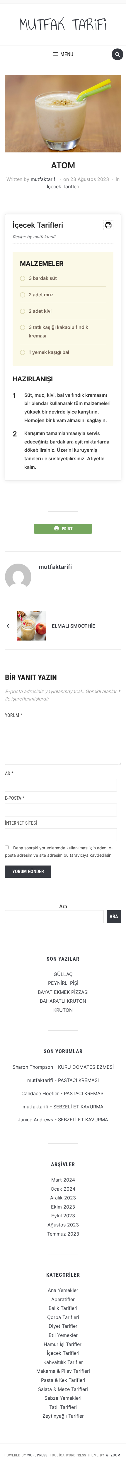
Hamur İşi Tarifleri (63, 1344)
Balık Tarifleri (63, 1308)
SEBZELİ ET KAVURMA (78, 1107)
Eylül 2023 (63, 1216)
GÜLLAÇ (63, 974)
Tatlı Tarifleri (63, 1407)
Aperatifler (63, 1299)
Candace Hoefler (40, 1093)
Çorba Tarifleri (63, 1317)
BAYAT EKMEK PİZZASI (63, 992)
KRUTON (63, 1010)
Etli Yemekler (63, 1335)
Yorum (13, 715)
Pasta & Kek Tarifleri (63, 1380)
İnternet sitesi (21, 823)
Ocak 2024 (63, 1189)
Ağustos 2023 (63, 1225)
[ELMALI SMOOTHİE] (31, 626)
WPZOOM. (113, 1455)
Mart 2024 (63, 1180)
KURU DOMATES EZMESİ (86, 1067)
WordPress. (38, 1455)
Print (67, 528)
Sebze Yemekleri (63, 1398)
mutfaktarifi (44, 179)
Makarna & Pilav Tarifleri (63, 1371)
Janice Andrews (35, 1119)
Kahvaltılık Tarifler (63, 1362)
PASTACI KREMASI (78, 1080)
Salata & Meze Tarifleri (63, 1389)
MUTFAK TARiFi (63, 24)
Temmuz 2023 (63, 1234)
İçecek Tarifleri (63, 186)
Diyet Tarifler (63, 1326)
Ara (63, 906)
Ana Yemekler (63, 1290)
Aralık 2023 (63, 1198)
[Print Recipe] (108, 225)
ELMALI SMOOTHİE (73, 626)
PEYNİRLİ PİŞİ (63, 983)
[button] (63, 54)
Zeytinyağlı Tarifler (63, 1416)
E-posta (14, 798)
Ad (9, 773)
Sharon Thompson (33, 1067)
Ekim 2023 (63, 1207)
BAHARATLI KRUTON (63, 1001)
